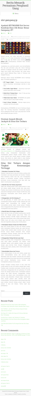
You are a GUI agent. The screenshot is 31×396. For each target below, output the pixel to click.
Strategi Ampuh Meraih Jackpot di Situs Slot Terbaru (14, 120)
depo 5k (3, 342)
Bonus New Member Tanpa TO (8, 333)
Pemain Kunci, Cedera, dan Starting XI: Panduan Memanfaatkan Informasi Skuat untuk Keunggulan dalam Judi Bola (15, 319)
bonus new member (6, 347)
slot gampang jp (13, 38)
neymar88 (15, 36)
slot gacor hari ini (5, 366)
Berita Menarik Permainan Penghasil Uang (15, 5)
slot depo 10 (7, 38)
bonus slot (3, 377)
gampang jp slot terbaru (22, 127)
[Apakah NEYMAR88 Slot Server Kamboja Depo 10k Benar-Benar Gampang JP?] (15, 42)
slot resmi (23, 38)
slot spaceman (5, 374)
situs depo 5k (4, 356)
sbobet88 (3, 386)
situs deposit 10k (20, 36)
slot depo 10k (4, 353)
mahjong (3, 345)
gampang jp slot (14, 127)
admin (4, 33)
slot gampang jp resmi (18, 129)
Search (3, 291)
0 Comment (10, 39)
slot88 (2, 369)
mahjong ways (4, 362)
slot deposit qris (5, 380)
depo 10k (3, 339)
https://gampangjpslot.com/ (8, 151)
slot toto (3, 350)
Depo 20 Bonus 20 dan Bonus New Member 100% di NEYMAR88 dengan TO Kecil (15, 334)
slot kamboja (18, 38)
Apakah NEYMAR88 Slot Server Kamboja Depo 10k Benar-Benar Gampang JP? (15, 27)
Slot (11, 33)
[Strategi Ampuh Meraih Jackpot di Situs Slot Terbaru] (15, 134)
